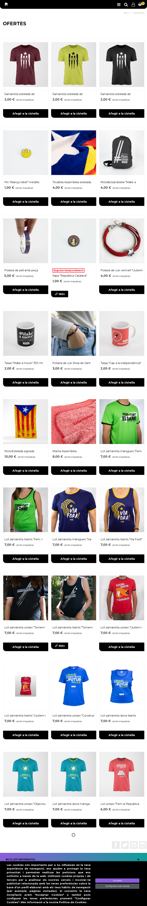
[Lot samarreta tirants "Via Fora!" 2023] (121, 509)
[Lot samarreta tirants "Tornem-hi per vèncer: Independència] (73, 597)
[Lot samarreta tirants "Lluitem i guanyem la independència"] (25, 686)
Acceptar (117, 880)
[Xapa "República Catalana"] (73, 240)
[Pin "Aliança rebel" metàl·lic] (25, 152)
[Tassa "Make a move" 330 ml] (25, 333)
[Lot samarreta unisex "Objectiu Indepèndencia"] (25, 774)
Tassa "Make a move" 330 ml (23, 363)
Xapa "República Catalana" (69, 275)
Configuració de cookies (117, 886)
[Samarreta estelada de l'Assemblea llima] (73, 64)
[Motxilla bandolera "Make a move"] (121, 152)
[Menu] (118, 4)
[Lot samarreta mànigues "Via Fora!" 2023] (73, 509)
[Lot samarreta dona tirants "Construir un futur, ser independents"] (121, 686)
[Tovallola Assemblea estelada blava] (73, 152)
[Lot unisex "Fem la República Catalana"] (121, 774)
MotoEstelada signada (19, 451)
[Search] (126, 4)
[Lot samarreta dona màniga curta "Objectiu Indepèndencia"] (73, 774)
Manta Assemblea (64, 451)
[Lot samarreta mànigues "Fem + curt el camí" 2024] (121, 421)
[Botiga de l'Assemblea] (18, 4)
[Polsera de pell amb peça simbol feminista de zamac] (25, 240)
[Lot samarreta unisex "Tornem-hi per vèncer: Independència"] (25, 597)
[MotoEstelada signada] (25, 421)
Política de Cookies (72, 902)
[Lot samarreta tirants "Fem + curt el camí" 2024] (25, 509)
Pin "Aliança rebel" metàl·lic (22, 182)
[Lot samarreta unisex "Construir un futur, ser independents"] (73, 686)
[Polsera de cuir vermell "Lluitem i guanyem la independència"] (121, 240)
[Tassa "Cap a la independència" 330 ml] (121, 333)
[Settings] (133, 4)
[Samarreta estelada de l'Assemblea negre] (121, 64)
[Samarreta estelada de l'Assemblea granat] (25, 64)
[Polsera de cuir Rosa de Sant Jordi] (73, 333)
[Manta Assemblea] (73, 421)
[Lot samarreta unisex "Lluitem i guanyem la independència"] (121, 597)
